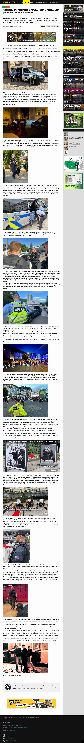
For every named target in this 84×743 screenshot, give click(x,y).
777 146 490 (9, 727)
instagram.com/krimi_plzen (11, 738)
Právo (49, 2)
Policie (48, 26)
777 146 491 (15, 727)
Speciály (45, 2)
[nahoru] (82, 741)
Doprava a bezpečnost (36, 2)
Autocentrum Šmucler (11, 730)
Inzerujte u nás (55, 2)
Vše (22, 2)
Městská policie (55, 26)
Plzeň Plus (26, 2)
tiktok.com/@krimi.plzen (11, 740)
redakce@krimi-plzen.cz (23, 727)
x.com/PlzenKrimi (9, 736)
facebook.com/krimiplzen (11, 733)
